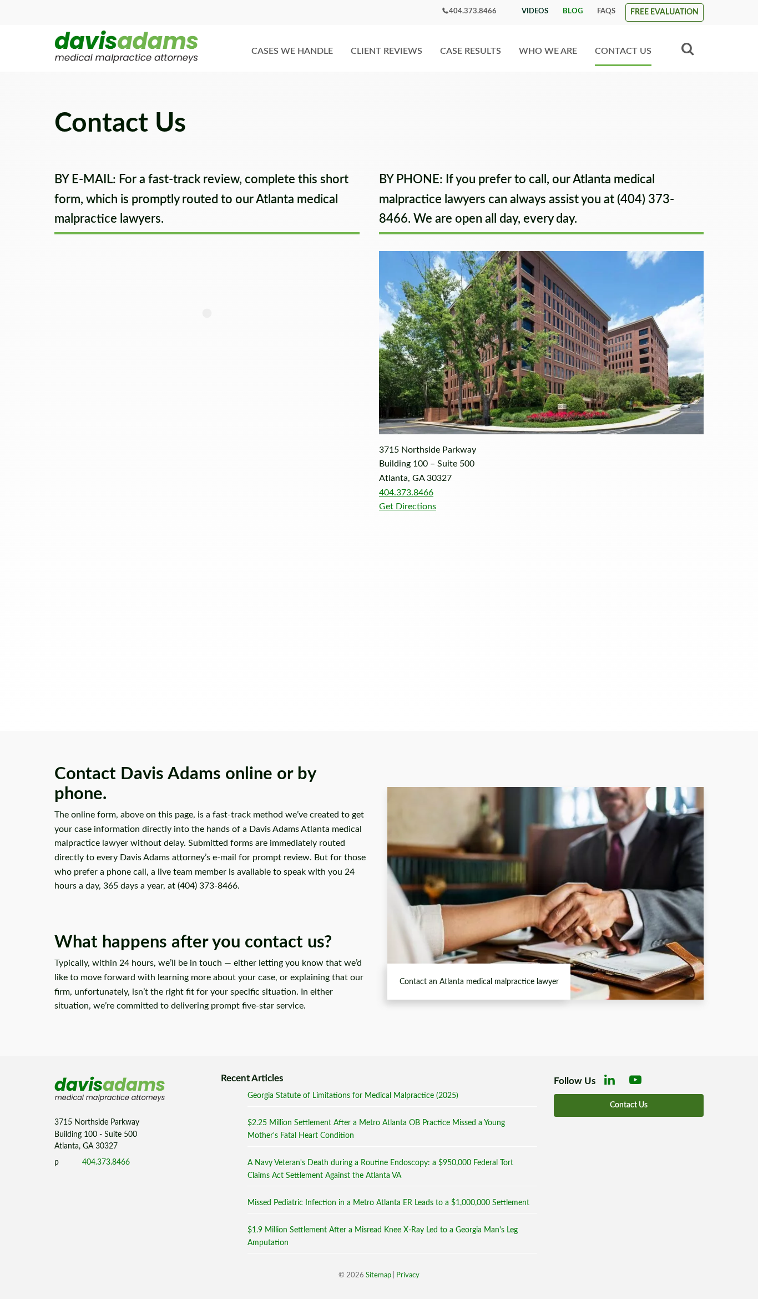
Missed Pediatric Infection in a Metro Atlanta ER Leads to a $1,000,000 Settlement (388, 1202)
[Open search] (687, 49)
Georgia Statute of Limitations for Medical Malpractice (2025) (352, 1095)
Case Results (470, 51)
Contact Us (623, 51)
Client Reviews (386, 51)
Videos (535, 11)
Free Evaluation (664, 12)
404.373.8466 (473, 11)
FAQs (606, 11)
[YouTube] (637, 1083)
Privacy (408, 1275)
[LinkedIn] (612, 1083)
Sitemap (378, 1275)
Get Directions (407, 506)
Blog (573, 11)
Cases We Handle (292, 51)
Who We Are (548, 51)
